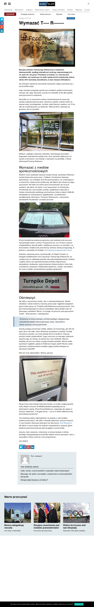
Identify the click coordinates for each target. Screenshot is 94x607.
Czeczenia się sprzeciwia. (43, 531)
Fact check (71, 14)
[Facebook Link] (5, 4)
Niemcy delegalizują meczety (14, 526)
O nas (87, 10)
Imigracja (29, 10)
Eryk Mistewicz (66, 423)
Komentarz (70, 18)
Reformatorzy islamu (42, 10)
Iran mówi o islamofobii (12, 531)
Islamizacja (8, 10)
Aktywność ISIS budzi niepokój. (74, 531)
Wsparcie (10, 14)
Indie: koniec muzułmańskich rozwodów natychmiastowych (45, 470)
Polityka (70, 10)
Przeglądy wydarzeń (27, 14)
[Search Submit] (88, 4)
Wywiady (59, 14)
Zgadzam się (79, 604)
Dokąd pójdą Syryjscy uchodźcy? (34, 479)
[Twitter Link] (9, 4)
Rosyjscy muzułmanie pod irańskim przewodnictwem (46, 526)
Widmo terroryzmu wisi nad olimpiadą (74, 526)
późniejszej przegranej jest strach (58, 250)
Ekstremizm (19, 10)
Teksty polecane (45, 14)
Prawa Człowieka (58, 10)
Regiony (78, 10)
